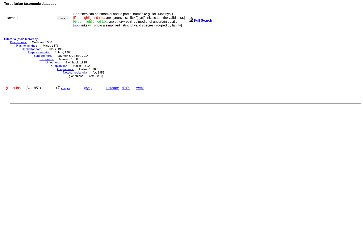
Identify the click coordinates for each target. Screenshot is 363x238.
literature (112, 88)
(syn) (88, 88)
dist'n (126, 88)
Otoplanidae (59, 65)
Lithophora (52, 62)
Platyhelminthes (27, 45)
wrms (140, 88)
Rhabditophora (32, 49)
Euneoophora (43, 55)
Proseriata (46, 59)
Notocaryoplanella (75, 72)
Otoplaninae (65, 69)
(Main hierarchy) (21, 39)
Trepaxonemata (39, 52)
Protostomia (18, 42)
